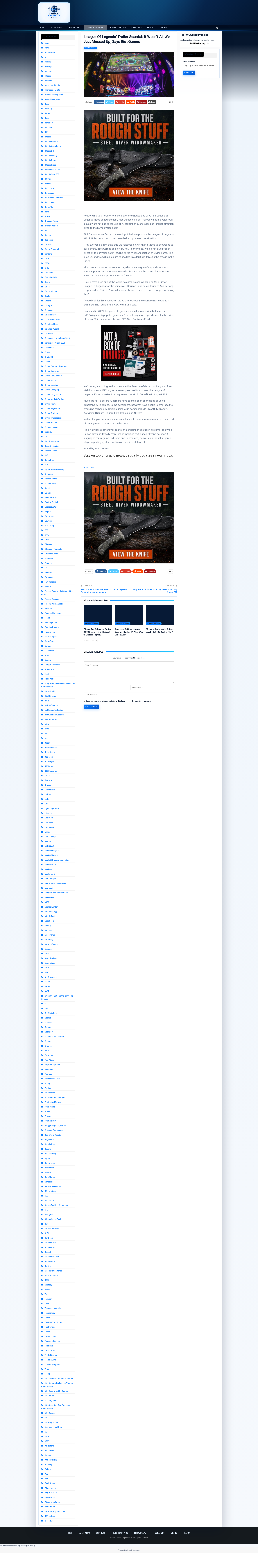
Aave (47, 43)
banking (48, 109)
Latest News (56, 28)
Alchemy (48, 71)
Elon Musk (49, 516)
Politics (48, 1088)
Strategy (48, 1285)
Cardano (48, 254)
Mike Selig (49, 921)
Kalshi (47, 776)
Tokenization (50, 1336)
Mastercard (50, 874)
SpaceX (48, 1252)
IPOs (47, 729)
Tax (46, 1294)
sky (46, 1224)
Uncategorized (51, 1422)
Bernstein (49, 123)
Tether (47, 1318)
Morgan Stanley (51, 944)
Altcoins (48, 81)
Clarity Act (49, 305)
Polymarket (50, 1093)
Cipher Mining (51, 291)
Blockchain (49, 193)
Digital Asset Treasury (54, 469)
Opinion (48, 1027)
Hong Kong (50, 679)
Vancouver (49, 1450)
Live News (49, 822)
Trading (163, 28)
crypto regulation (52, 408)
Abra (47, 48)
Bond (47, 212)
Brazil (47, 216)
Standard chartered (53, 1271)
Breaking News (51, 221)
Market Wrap (50, 865)
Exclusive (49, 558)
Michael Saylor (51, 907)
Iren (46, 738)
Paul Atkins (49, 1060)
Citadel (48, 301)
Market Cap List (118, 28)
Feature (48, 587)
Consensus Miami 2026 (55, 343)
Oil (46, 1004)
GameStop (49, 641)
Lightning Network (52, 808)
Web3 (47, 1479)
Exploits (48, 563)
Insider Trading (51, 705)
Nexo (47, 968)
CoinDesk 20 (50, 315)
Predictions (50, 1107)
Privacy (48, 1116)
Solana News (50, 1243)
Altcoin (48, 76)
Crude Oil (49, 357)
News (47, 954)
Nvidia (47, 982)
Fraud (47, 618)
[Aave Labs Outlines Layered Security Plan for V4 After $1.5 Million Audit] (129, 615)
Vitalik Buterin (51, 1460)
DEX (46, 465)
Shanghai (49, 1214)
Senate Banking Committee (56, 1205)
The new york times (53, 1322)
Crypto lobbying (52, 390)
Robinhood (49, 1168)
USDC (47, 1436)
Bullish (48, 235)
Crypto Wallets (51, 423)
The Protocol (50, 1327)
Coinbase (49, 310)
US (46, 1432)
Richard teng (50, 1154)
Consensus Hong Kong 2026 (57, 338)
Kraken (48, 785)
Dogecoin (49, 474)
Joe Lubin (49, 757)
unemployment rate (53, 1427)
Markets (48, 869)
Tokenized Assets (52, 1341)
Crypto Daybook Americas (56, 366)
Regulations (50, 1144)
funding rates (51, 622)
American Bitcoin (52, 85)
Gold (47, 655)
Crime (47, 352)
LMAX (47, 832)
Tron (47, 1369)
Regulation (49, 1139)
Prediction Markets (53, 1102)
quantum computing (54, 1130)
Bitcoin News (50, 160)
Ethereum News (51, 554)
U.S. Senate (50, 1413)
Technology (50, 1313)
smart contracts (52, 1229)
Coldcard (49, 334)
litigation (49, 818)
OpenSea (49, 1022)
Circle (47, 296)
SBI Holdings (50, 1191)
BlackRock (49, 188)
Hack (47, 674)
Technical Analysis (53, 1308)
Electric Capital (51, 502)
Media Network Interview (55, 883)
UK (46, 1418)
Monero (48, 930)
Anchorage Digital (52, 90)
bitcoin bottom (51, 141)
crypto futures (51, 380)
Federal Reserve (52, 599)
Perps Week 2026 (52, 1079)
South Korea (50, 1247)
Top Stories (50, 1350)
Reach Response (133, 1550)
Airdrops (49, 66)
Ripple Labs (50, 1163)
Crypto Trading (51, 413)
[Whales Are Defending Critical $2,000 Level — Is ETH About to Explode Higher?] (98, 615)
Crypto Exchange (52, 371)
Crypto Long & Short (53, 394)
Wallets (48, 1469)
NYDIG (47, 986)
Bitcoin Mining (51, 155)
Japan (47, 743)
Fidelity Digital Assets (54, 604)
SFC (46, 1210)
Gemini (48, 646)
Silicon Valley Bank (53, 1219)
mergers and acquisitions (56, 893)
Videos (48, 1455)
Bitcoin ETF (49, 151)
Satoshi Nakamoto (53, 1186)
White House (50, 1488)
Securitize (49, 1200)
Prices (47, 1111)
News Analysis (51, 958)
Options (48, 1041)
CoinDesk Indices (52, 319)
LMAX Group (50, 837)
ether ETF (49, 540)
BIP (46, 132)
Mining (150, 28)
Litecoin (48, 813)
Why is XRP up (51, 1493)
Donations (136, 28)
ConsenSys (50, 348)
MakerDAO (49, 846)
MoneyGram (50, 935)
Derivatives (49, 460)
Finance (48, 608)
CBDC (47, 259)
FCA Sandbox (50, 582)
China (47, 287)
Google (48, 660)
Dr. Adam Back (51, 483)
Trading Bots (50, 1360)
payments (49, 1069)
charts (47, 282)
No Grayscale (51, 977)
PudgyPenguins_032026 (55, 1125)
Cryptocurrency (51, 427)
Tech (47, 1303)
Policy (47, 1083)
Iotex (47, 724)
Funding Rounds (52, 627)
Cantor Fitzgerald (52, 249)
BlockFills (49, 207)
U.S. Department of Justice (56, 1391)
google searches (52, 665)
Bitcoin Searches (52, 170)
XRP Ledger (50, 1516)
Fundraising (50, 632)
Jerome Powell (51, 748)
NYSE (47, 991)
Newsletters (50, 963)
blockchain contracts (54, 198)
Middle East (50, 916)
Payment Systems (52, 1065)
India (47, 701)
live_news (49, 827)
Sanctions (49, 1182)
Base (47, 118)
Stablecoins (50, 1261)
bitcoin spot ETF (52, 174)
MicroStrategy (51, 911)
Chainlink (49, 273)
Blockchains (50, 202)
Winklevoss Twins (52, 1502)
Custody (48, 432)
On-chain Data (51, 1013)
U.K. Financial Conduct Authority (59, 1378)
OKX (46, 1008)
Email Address (189, 61)
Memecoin (49, 888)
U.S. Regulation (51, 1400)
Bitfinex (48, 179)
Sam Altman (50, 1177)
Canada (48, 244)
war (46, 1474)
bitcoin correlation (53, 146)
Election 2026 (50, 497)
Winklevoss (50, 1497)
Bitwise (48, 184)
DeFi (47, 455)
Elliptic (48, 512)
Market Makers (51, 855)
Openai (48, 1018)
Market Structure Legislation (57, 860)
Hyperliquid (50, 691)
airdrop (48, 62)
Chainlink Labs (51, 277)
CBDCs (48, 263)
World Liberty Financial (55, 1511)
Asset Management (53, 99)
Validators (49, 1446)
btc (46, 230)
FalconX (48, 572)
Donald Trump (51, 479)
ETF (46, 530)
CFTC (47, 268)
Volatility (48, 1464)
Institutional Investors (54, 715)
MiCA (47, 902)
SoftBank (49, 1238)
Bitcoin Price (50, 165)
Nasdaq (48, 949)
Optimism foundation (54, 1036)
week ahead (50, 1483)
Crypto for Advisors (53, 376)
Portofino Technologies (55, 1097)
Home (41, 28)
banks (47, 113)
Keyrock (48, 780)
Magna (48, 841)
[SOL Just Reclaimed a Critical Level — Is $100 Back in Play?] (160, 615)
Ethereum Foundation (54, 549)
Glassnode (49, 651)
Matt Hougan (50, 879)
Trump (47, 1374)
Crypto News (50, 404)
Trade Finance (51, 1355)
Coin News (74, 28)
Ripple (47, 1158)
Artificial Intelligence (54, 95)
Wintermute (50, 1507)
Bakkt (47, 104)
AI (45, 57)
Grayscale (49, 669)
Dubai (47, 488)
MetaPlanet (49, 897)
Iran (46, 733)
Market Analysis (52, 851)
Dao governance (52, 441)
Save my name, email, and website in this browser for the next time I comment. (119, 701)
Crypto (47, 362)
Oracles (48, 1046)
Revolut (48, 1149)
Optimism (49, 1032)
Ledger (48, 794)
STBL (47, 1280)
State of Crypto (51, 1275)
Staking (48, 1266)
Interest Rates (51, 719)
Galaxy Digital (51, 636)
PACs (47, 1050)
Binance (48, 127)
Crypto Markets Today (54, 399)
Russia (48, 1172)
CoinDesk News (51, 324)
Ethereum (49, 544)
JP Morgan (49, 762)
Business (49, 240)
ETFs (47, 535)
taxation (48, 1299)
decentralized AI (52, 451)
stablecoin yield (52, 1257)
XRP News (49, 1521)
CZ (46, 437)
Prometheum (50, 1121)
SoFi (47, 1233)
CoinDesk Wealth (52, 329)
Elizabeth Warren (52, 507)
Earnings (49, 493)
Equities (48, 521)
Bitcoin (48, 137)
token (47, 1332)
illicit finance (50, 696)
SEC (46, 1196)
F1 (46, 568)
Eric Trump (49, 526)
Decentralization (52, 446)
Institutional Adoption (54, 710)
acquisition (50, 52)
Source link (89, 467)
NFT (46, 972)
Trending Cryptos (96, 28)
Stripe (47, 1289)
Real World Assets (53, 1135)
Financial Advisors (53, 613)
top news (49, 1346)
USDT (47, 1441)
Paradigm (49, 1055)
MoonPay (49, 940)
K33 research (51, 771)
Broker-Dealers (51, 226)
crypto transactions (53, 418)
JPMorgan (49, 766)
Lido (47, 804)
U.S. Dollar (49, 1396)
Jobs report (50, 752)
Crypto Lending (51, 385)
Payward (48, 1074)
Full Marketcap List (199, 43)
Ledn (47, 799)
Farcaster (49, 577)
